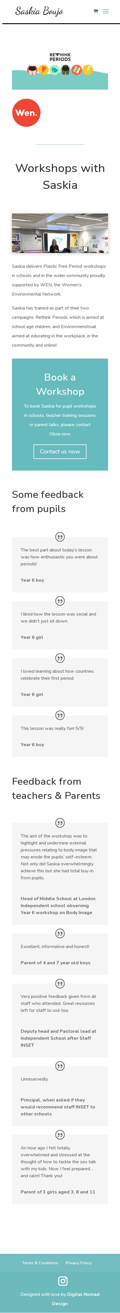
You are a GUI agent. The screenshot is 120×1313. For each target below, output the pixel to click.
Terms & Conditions (40, 1263)
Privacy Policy (78, 1263)
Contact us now (60, 451)
